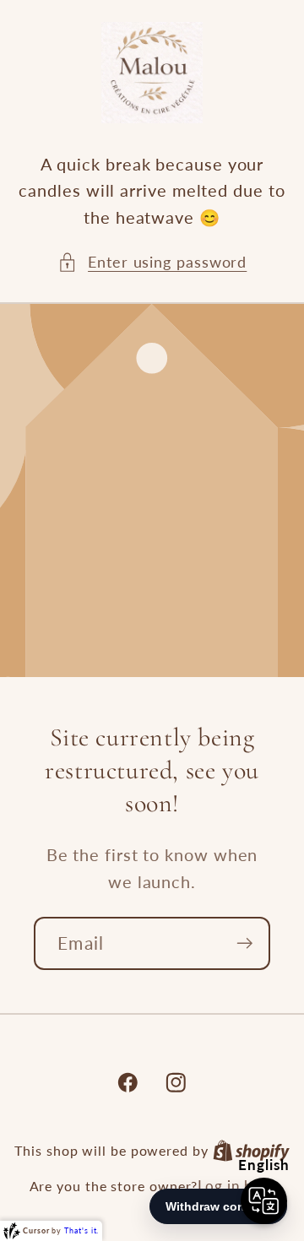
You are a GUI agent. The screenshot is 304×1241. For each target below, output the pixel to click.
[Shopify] (251, 1150)
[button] (152, 262)
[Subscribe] (244, 943)
